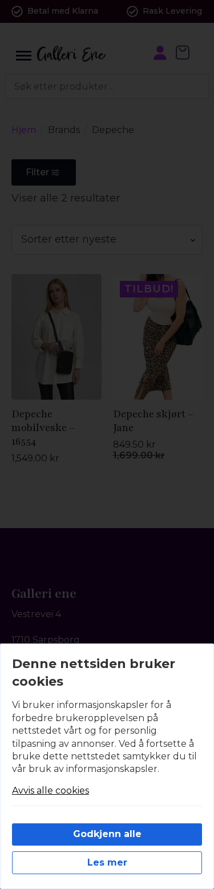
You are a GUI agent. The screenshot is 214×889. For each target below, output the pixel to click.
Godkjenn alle (107, 833)
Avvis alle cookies (50, 790)
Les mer (107, 862)
